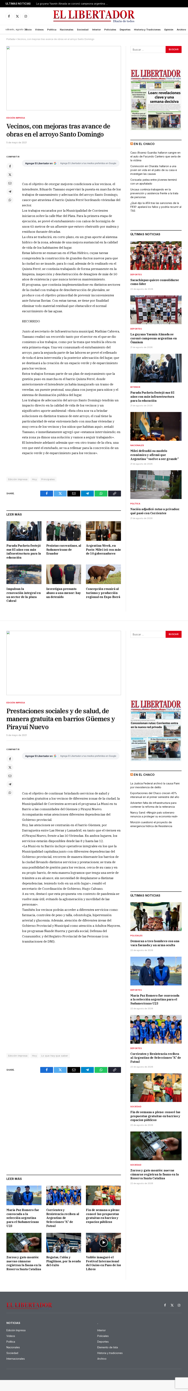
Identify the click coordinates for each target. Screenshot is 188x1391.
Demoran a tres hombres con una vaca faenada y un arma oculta (154, 943)
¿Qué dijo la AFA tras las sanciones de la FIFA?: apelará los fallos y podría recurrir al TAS (155, 206)
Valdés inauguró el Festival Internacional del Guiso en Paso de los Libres (103, 1263)
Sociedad (82, 29)
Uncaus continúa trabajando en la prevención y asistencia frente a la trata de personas (154, 193)
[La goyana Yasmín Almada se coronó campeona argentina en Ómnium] (156, 309)
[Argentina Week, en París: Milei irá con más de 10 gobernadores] (103, 531)
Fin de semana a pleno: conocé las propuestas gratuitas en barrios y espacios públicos (103, 1216)
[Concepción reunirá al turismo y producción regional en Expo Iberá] (103, 574)
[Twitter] (9, 174)
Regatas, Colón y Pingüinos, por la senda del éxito (63, 1261)
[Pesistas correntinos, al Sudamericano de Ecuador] (63, 531)
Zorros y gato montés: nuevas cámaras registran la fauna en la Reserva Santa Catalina (23, 1263)
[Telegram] (9, 191)
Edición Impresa (15, 118)
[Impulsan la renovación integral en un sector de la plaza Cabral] (23, 574)
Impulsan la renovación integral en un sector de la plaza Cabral (23, 595)
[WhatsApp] (9, 199)
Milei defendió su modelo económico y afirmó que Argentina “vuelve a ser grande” (154, 455)
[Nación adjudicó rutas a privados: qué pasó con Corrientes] (156, 484)
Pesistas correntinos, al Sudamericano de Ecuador (63, 549)
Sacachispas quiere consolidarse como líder (154, 282)
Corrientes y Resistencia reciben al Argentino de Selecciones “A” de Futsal (62, 1218)
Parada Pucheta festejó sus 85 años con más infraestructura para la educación (23, 551)
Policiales (110, 29)
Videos (39, 29)
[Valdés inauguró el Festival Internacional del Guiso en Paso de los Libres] (103, 1242)
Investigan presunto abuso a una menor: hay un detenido (63, 593)
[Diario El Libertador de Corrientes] (94, 16)
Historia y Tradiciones (147, 29)
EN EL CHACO (144, 144)
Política (51, 29)
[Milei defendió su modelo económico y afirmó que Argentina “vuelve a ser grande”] (156, 426)
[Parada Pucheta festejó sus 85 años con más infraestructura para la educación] (23, 531)
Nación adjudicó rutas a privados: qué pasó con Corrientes (155, 511)
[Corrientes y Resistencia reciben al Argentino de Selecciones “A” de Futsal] (63, 1195)
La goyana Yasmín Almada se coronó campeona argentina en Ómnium (73, 3)
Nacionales (66, 29)
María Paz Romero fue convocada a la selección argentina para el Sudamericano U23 (22, 1218)
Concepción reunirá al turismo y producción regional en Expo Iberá (103, 593)
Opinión (168, 29)
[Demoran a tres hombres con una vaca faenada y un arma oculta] (156, 916)
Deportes (125, 29)
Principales (48, 479)
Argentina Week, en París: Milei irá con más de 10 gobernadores (103, 549)
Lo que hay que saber (54, 1055)
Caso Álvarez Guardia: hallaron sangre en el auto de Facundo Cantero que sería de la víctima (155, 156)
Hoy (34, 479)
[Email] (9, 183)
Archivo (181, 29)
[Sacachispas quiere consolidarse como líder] (156, 255)
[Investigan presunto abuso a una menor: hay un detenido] (63, 574)
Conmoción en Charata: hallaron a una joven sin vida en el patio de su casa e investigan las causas (153, 170)
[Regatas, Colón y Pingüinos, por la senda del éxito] (63, 1242)
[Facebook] (9, 166)
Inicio (28, 29)
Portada (10, 39)
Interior (96, 29)
